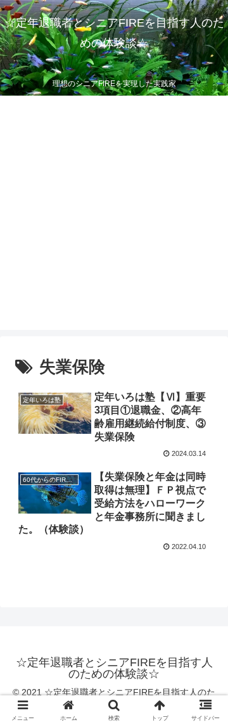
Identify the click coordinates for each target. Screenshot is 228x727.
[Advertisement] (114, 216)
